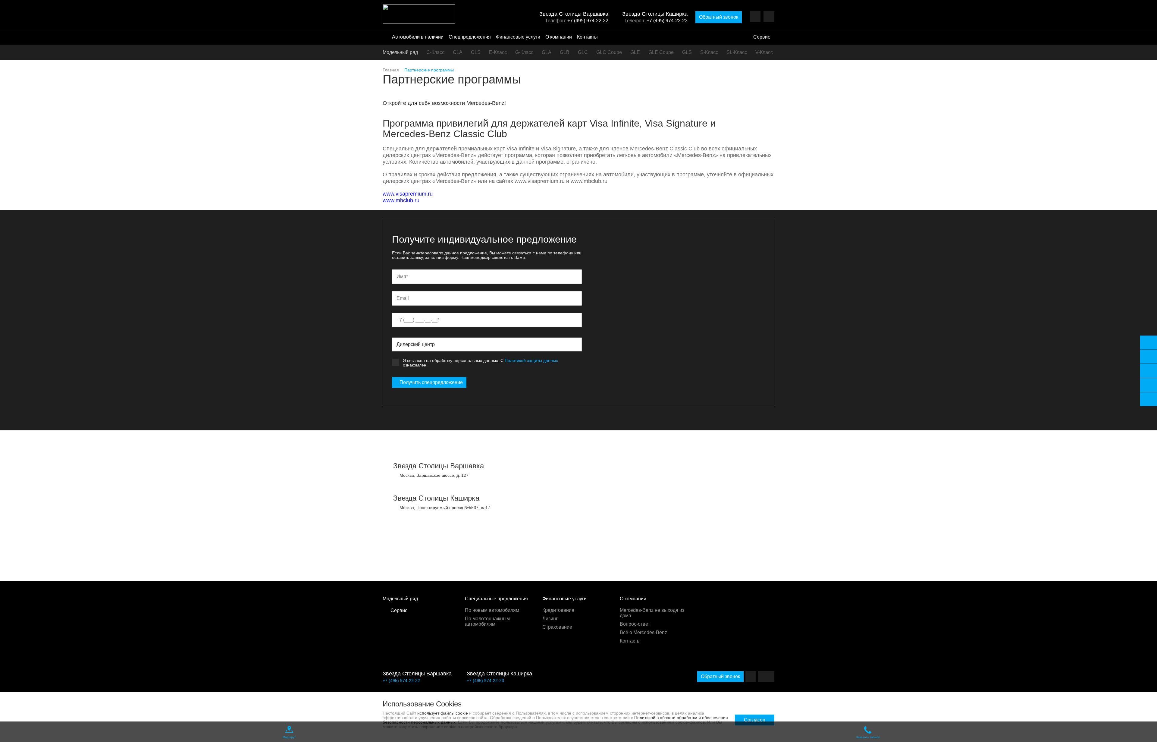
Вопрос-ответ (635, 624)
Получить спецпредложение (431, 382)
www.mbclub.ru (401, 200)
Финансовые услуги (518, 36)
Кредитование (558, 610)
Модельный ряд (400, 52)
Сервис (761, 36)
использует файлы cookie (442, 713)
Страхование (557, 627)
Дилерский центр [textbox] (416, 344)
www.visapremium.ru (408, 194)
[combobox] (487, 344)
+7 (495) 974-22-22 (587, 20)
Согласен (754, 719)
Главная (391, 70)
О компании (558, 36)
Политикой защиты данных (531, 360)
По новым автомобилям (492, 610)
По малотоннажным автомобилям (487, 621)
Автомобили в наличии (418, 36)
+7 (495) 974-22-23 (667, 20)
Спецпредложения (470, 36)
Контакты (587, 36)
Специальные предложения (496, 598)
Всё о (643, 632)
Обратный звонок (718, 17)
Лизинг (550, 618)
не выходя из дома (652, 613)
